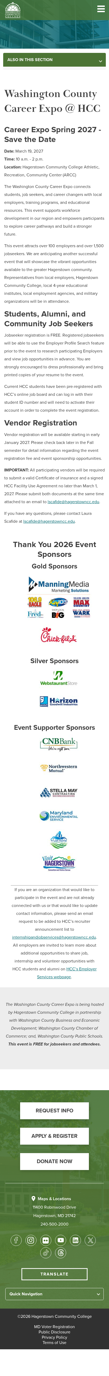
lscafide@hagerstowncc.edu (73, 501)
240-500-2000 (54, 1224)
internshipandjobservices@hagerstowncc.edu (54, 937)
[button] (101, 10)
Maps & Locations (54, 1198)
